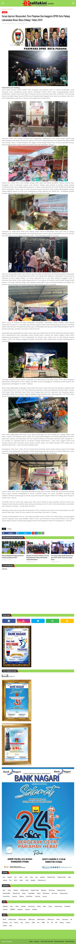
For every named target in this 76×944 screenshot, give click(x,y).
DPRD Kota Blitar (12, 919)
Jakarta (20, 877)
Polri (38, 922)
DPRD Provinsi (51, 919)
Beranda (4, 9)
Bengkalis (16, 890)
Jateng (31, 877)
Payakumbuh (67, 906)
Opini (22, 922)
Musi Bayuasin (46, 893)
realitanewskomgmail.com (10, 23)
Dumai (11, 906)
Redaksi (31, 941)
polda (10, 925)
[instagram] (23, 621)
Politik (33, 922)
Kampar (24, 893)
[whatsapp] (52, 621)
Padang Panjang (58, 906)
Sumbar (21, 880)
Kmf (11, 922)
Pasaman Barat (6, 896)
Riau (10, 880)
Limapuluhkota (31, 893)
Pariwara (10, 9)
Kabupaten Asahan (61, 890)
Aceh (4, 877)
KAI (71, 919)
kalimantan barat (41, 880)
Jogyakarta (42, 877)
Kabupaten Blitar (6, 893)
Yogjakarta (33, 880)
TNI (48, 922)
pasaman (45, 896)
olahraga (62, 922)
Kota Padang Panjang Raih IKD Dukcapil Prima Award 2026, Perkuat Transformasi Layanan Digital (62, 557)
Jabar (15, 877)
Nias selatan (54, 893)
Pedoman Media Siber (59, 941)
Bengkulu (10, 877)
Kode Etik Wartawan (70, 941)
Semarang (14, 896)
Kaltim (69, 877)
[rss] (67, 621)
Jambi (26, 877)
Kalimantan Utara (51, 877)
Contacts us (36, 941)
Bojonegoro (43, 890)
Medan (44, 906)
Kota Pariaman (31, 906)
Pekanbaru (5, 909)
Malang (38, 893)
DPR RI (4, 919)
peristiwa (68, 922)
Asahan (9, 890)
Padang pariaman (64, 893)
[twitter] (38, 621)
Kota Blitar (23, 906)
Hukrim (58, 919)
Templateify (9, 941)
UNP (56, 922)
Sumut (26, 880)
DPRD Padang (32, 919)
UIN (52, 922)
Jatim (36, 877)
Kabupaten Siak (16, 893)
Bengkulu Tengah (35, 890)
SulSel (15, 880)
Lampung (5, 880)
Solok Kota (34, 909)
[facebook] (9, 621)
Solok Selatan (29, 896)
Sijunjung (21, 896)
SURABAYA (12, 909)
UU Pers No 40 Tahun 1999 (47, 941)
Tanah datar (37, 896)
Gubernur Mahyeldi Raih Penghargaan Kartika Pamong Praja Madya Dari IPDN (13, 556)
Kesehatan (5, 922)
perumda (5, 925)
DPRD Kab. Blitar (22, 919)
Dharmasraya (52, 890)
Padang (50, 906)
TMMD (43, 922)
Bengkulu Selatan (24, 890)
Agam (4, 890)
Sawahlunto (20, 909)
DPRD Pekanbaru (41, 919)
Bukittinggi (5, 906)
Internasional (65, 919)
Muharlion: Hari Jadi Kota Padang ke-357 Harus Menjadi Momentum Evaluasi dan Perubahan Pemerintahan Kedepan (37, 557)
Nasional (16, 922)
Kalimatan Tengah (62, 877)
